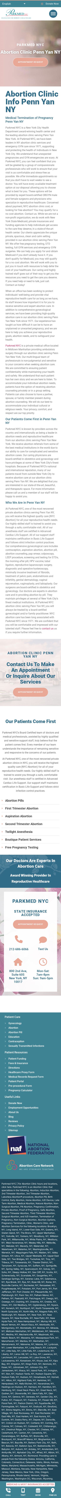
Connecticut (18, 1462)
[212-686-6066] (19, 939)
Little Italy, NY (13, 1350)
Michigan (41, 1465)
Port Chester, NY (25, 1291)
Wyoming (48, 1478)
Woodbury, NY (41, 1236)
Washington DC (22, 1478)
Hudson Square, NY (46, 1373)
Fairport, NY (26, 1406)
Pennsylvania (8, 1475)
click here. (7, 1187)
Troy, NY (50, 1259)
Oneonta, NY (36, 1301)
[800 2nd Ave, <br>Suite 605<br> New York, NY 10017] (18, 962)
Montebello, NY (28, 1328)
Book (38, 1495)
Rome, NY (51, 1282)
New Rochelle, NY (24, 1318)
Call (8, 1495)
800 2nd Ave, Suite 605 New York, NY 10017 (18, 976)
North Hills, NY (30, 1311)
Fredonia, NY (34, 1400)
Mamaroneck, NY (10, 1344)
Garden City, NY (49, 1396)
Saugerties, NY (44, 1275)
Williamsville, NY (20, 1239)
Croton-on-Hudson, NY (17, 1423)
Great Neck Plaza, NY (28, 1390)
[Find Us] (53, 1490)
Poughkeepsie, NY (11, 1288)
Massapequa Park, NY (47, 1337)
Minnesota (52, 1465)
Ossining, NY (22, 1301)
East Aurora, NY (42, 1416)
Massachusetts (27, 1465)
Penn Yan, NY (26, 1295)
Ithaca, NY (24, 1370)
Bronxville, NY (41, 1436)
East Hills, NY (8, 1416)
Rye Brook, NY (13, 1282)
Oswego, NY (8, 1301)
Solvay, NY (49, 1269)
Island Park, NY (39, 1370)
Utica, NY (19, 1255)
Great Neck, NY (48, 1390)
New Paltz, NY (41, 1318)
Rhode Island (23, 1475)
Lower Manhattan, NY (17, 1347)
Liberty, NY (7, 1354)
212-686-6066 (18, 949)
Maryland (13, 1465)
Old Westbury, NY (22, 1305)
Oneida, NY (50, 1301)
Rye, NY (26, 1282)
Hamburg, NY (8, 1390)
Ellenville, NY (44, 1409)
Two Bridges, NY (20, 1259)
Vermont (35, 1475)
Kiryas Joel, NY (44, 1360)
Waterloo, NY (24, 1249)
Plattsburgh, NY (10, 1295)
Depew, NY (39, 1419)
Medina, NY (12, 1334)
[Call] (8, 1490)
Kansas (54, 1462)
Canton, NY (24, 1432)
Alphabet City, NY (26, 1452)
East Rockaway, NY (24, 1413)
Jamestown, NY (10, 1370)
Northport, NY (27, 1308)
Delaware (30, 1462)
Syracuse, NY (24, 1265)
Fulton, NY (7, 1400)
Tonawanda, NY (23, 1262)
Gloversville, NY (23, 1393)
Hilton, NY (11, 1380)
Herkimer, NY (44, 1380)
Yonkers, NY (26, 1236)
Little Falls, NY (29, 1350)
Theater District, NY (42, 1262)
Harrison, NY (34, 1387)
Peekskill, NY (21, 1298)
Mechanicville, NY (28, 1334)
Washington (7, 1478)
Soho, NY (6, 1272)
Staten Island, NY (10, 1233)
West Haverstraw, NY (17, 1242)
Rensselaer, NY (47, 1285)
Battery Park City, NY (39, 1442)
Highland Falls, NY (26, 1380)
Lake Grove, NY (42, 1357)
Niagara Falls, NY (48, 1311)
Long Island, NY (14, 1229)
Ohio (37, 1472)
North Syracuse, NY (12, 1311)
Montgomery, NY (10, 1328)
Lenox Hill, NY (21, 1354)
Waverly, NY (26, 1246)
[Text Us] (43, 940)
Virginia (44, 1475)
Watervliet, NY (41, 1246)
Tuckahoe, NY (37, 1259)
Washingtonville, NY (43, 1249)
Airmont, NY (20, 1455)
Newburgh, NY (9, 1314)
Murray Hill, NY (48, 1321)
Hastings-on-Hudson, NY (14, 1387)
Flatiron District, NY (28, 1403)
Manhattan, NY (40, 1341)
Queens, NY (52, 1229)
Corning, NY (51, 1423)
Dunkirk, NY (8, 1419)
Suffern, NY (39, 1265)
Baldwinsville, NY (46, 1445)
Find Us (53, 1495)
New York (28, 1472)
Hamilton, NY (49, 1387)
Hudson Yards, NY (25, 1373)
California (49, 1459)
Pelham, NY (7, 1298)
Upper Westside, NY (35, 1255)
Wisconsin (37, 1478)
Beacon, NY (8, 1442)
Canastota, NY (39, 1432)
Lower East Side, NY (33, 1229)
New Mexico (16, 1472)
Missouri (6, 1468)
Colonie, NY (7, 1426)
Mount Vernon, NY (11, 1324)
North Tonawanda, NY (47, 1308)
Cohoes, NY (21, 1426)
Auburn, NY (21, 1449)
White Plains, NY (38, 1239)
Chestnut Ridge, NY (16, 1429)
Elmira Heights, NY (15, 1409)
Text (23, 1495)
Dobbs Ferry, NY (23, 1419)
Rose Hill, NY (38, 1282)
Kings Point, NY (33, 1364)
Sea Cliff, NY (38, 1272)
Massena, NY (27, 1337)
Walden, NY (45, 1252)
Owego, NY (52, 1298)
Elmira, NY (31, 1409)
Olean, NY (7, 1305)
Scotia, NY (51, 1272)
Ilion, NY (10, 1373)
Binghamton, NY (46, 1439)
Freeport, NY (20, 1400)
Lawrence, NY (50, 1354)
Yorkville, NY (12, 1236)
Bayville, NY (21, 1442)
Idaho (39, 1462)
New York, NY (39, 1314)
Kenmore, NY (49, 1364)
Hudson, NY (26, 1377)
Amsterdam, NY (50, 1449)
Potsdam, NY (28, 1288)
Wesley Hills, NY (37, 1242)
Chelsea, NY (47, 1429)
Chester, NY (33, 1429)
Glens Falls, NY (39, 1393)
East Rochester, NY (45, 1413)
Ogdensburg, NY (41, 1305)
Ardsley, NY (34, 1449)
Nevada (25, 1468)
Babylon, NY (8, 1449)
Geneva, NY (19, 1396)
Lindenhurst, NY (45, 1350)
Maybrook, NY (45, 1334)
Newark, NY (24, 1314)
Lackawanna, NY (10, 1360)
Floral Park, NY (9, 1403)
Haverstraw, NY (46, 1383)
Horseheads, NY (42, 1377)
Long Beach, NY (37, 1347)
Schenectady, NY (11, 1275)
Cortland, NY (37, 1423)
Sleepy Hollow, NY (21, 1272)
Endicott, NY (39, 1406)
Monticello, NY (46, 1324)
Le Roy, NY (35, 1354)
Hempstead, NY (10, 1383)
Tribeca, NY (8, 1262)
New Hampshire (39, 1468)
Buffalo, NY (26, 1436)
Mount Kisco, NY (29, 1324)
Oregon (44, 1472)
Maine (5, 1465)
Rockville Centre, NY (12, 1285)
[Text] (23, 1490)
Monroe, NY (43, 1328)
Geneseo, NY (32, 1396)
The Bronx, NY (28, 1233)
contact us (47, 628)
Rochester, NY (31, 1285)
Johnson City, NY (38, 1367)
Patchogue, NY (37, 1298)
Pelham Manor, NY (43, 1295)
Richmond (33, 1455)
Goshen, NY (8, 1393)
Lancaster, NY (25, 1357)
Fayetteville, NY (47, 1403)
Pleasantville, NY (43, 1291)
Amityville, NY (9, 1452)
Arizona (40, 1459)
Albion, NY (53, 1452)
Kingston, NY (17, 1364)
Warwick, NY (8, 1252)
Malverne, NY (27, 1344)
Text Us (43, 949)
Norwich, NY (12, 1308)
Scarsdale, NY (28, 1275)
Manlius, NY (26, 1341)
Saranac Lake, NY (34, 1278)
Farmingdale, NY (10, 1406)
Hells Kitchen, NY (28, 1383)
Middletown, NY (40, 1331)
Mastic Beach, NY (11, 1337)
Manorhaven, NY (10, 1341)
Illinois (46, 1462)
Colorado (6, 1462)
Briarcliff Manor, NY (27, 1439)
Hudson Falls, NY (10, 1377)
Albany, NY (7, 1455)
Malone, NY (41, 1344)
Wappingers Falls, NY (27, 1252)
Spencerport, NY (33, 1269)
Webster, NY (12, 1246)
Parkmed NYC (13, 345)
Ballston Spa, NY (27, 1445)
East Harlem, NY (24, 1416)
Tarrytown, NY (9, 1265)
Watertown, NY (9, 1249)
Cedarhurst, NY (9, 1432)
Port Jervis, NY (44, 1288)
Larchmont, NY (9, 1357)
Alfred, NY (41, 1452)
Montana (15, 1468)
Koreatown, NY (27, 1360)
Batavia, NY (12, 1445)
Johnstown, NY (20, 1367)
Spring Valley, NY (15, 1269)
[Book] (38, 1490)
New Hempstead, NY (29, 1321)
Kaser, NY (7, 1367)
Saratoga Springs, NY (13, 1278)
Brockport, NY (9, 1439)
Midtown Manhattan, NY (18, 1331)
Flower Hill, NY (49, 1400)
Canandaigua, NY (11, 1436)
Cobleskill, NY (35, 1426)
